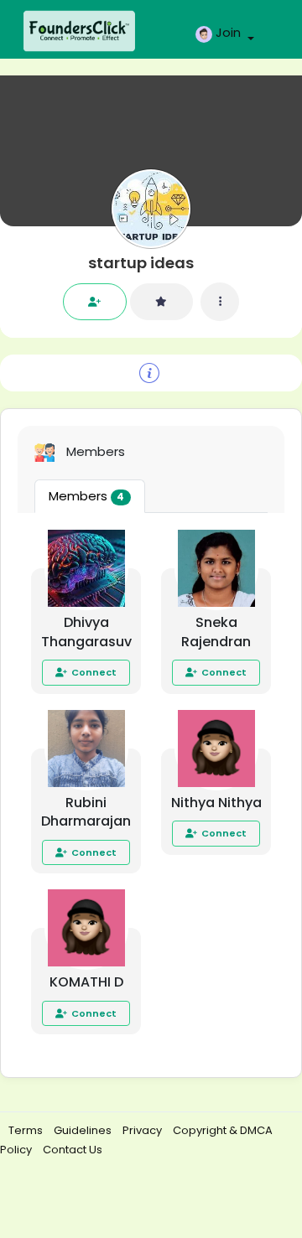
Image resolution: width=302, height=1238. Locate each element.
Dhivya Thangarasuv (86, 632)
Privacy (143, 1130)
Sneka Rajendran (216, 632)
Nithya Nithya (216, 802)
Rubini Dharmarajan (86, 812)
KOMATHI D (86, 982)
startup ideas (141, 262)
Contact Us (72, 1150)
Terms (26, 1130)
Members (86, 496)
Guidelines (84, 1130)
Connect (94, 672)
